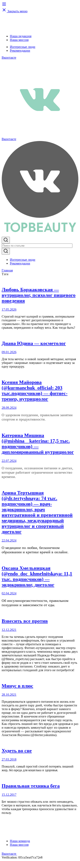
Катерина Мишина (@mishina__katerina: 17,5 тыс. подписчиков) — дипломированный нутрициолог (38, 444)
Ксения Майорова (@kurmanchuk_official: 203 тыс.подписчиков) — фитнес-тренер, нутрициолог (34, 391)
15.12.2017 (9, 794)
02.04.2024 (9, 593)
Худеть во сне (17, 750)
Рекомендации (20, 50)
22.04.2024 (9, 540)
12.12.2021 (9, 629)
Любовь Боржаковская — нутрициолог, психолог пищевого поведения (38, 295)
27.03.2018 (9, 759)
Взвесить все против (25, 621)
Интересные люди (22, 47)
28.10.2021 (9, 694)
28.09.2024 (9, 407)
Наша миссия (19, 40)
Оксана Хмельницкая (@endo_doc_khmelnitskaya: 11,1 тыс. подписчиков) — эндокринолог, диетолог (37, 576)
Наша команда (20, 841)
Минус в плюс (17, 686)
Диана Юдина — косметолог (34, 343)
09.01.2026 (9, 352)
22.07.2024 (9, 461)
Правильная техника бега (31, 786)
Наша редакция (20, 36)
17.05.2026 (9, 309)
